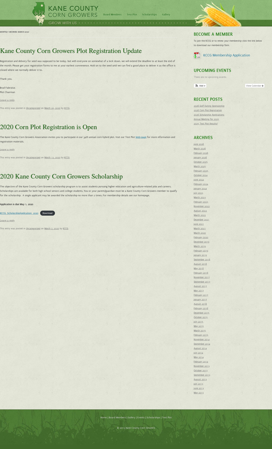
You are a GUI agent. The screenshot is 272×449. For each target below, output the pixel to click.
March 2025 (200, 166)
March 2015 (200, 330)
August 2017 (200, 286)
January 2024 (200, 188)
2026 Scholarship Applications (209, 115)
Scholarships (149, 14)
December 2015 (201, 313)
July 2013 (198, 384)
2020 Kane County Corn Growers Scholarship (61, 175)
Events (141, 417)
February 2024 (201, 184)
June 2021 (199, 224)
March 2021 (200, 228)
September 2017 (202, 282)
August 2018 (200, 264)
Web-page (141, 137)
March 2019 (200, 246)
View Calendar (254, 85)
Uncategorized (33, 108)
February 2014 (201, 361)
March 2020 (200, 233)
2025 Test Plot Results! (206, 123)
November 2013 (202, 366)
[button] (200, 85)
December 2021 (201, 219)
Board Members (112, 14)
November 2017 (202, 277)
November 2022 (202, 206)
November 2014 (202, 339)
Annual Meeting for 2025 (206, 119)
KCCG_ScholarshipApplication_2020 (19, 213)
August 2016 (200, 304)
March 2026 (200, 148)
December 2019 (201, 242)
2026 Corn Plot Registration (208, 110)
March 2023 (200, 197)
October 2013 (201, 370)
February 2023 (201, 202)
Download (48, 213)
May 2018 (199, 268)
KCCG (67, 108)
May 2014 (199, 357)
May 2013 (199, 392)
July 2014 (198, 353)
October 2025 (201, 162)
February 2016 (201, 308)
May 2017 (199, 290)
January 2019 (200, 255)
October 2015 (201, 317)
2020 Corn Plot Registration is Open (48, 126)
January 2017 (200, 299)
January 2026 (200, 157)
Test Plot (132, 14)
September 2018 (202, 259)
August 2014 (200, 348)
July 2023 (198, 193)
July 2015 (198, 321)
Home (103, 417)
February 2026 (201, 153)
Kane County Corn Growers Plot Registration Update (71, 50)
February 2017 (201, 295)
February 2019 (201, 250)
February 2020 (201, 237)
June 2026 (199, 144)
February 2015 (201, 335)
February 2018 (201, 273)
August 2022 (200, 211)
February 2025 (201, 171)
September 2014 (202, 344)
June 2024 (199, 179)
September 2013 (202, 375)
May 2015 (199, 326)
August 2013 (200, 379)
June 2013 (199, 388)
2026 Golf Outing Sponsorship (209, 106)
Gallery (166, 14)
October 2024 (201, 175)
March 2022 (200, 215)
